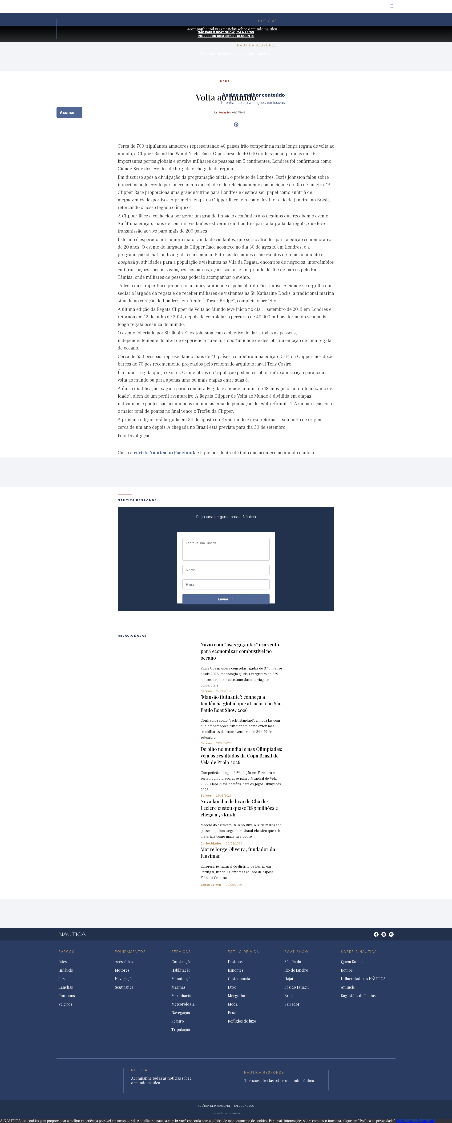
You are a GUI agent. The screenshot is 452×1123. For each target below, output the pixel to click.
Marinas (178, 987)
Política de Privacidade (418, 1121)
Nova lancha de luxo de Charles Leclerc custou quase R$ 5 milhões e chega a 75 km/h (239, 808)
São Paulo (158, 8)
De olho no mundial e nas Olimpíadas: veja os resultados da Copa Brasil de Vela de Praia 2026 (241, 755)
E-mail (190, 584)
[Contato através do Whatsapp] (371, 937)
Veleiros (65, 1004)
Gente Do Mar (211, 884)
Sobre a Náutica (359, 952)
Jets (61, 978)
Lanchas (65, 987)
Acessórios (124, 961)
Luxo (232, 987)
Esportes (235, 970)
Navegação (124, 978)
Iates (62, 961)
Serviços (181, 952)
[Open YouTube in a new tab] (236, 124)
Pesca (233, 1012)
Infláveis (65, 970)
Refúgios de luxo (242, 1021)
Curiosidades (211, 843)
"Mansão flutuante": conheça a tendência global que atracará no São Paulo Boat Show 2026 (241, 703)
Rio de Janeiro (185, 8)
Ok (398, 1121)
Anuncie (348, 987)
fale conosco (244, 1105)
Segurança (124, 987)
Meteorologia (182, 1004)
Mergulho (236, 995)
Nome (190, 570)
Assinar (68, 112)
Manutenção (182, 978)
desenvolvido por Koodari (226, 1113)
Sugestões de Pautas (358, 995)
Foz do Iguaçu (231, 8)
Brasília (256, 8)
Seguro (177, 1021)
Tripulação (180, 1029)
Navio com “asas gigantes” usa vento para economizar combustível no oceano (240, 651)
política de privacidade (214, 1105)
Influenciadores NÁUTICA (363, 978)
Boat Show (296, 952)
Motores (122, 970)
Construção (181, 961)
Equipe (347, 970)
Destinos (235, 961)
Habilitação (180, 970)
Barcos (206, 691)
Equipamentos (130, 952)
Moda (233, 1004)
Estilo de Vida (243, 952)
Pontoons (66, 995)
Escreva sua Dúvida (201, 543)
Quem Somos (352, 961)
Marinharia (181, 995)
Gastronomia (239, 978)
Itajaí (208, 8)
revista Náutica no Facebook (164, 453)
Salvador (277, 8)
